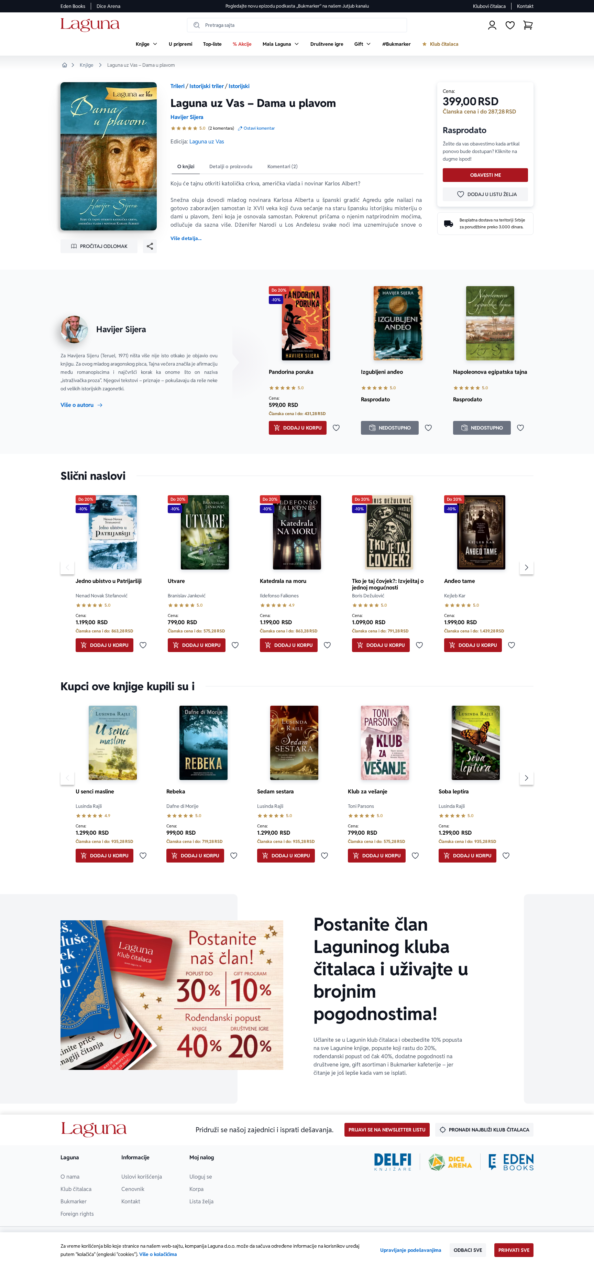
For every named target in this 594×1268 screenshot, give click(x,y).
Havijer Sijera (187, 117)
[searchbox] (297, 25)
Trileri (177, 86)
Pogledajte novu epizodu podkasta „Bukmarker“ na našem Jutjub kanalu (297, 6)
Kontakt (525, 6)
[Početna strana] (91, 25)
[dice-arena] (450, 1162)
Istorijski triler (206, 86)
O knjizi (185, 166)
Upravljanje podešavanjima (410, 1250)
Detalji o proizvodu (230, 166)
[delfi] (392, 1162)
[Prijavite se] (492, 25)
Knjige (87, 65)
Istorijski (239, 86)
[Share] (150, 246)
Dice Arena (108, 6)
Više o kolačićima (158, 1254)
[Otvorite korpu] (528, 25)
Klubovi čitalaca (489, 6)
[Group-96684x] (511, 1162)
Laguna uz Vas (206, 141)
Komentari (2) (282, 166)
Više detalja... (185, 238)
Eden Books (72, 6)
